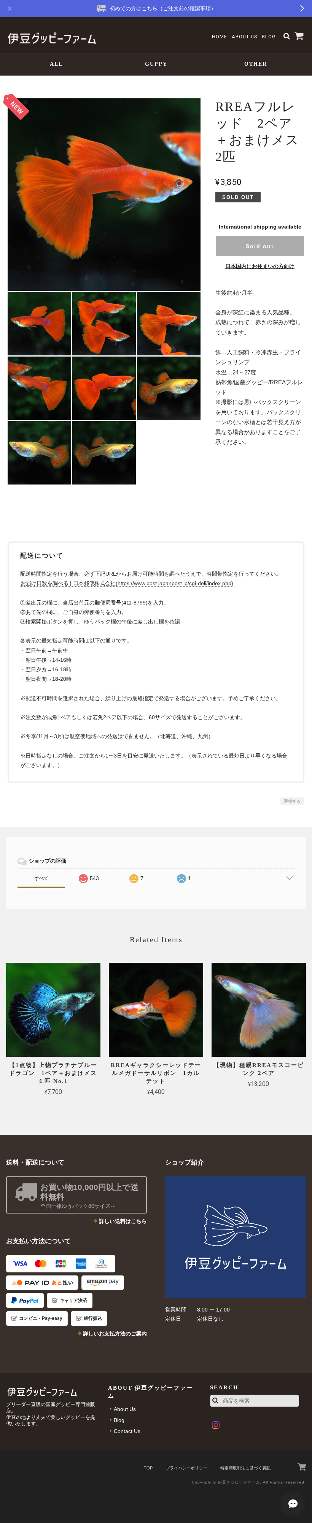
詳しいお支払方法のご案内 (115, 1333)
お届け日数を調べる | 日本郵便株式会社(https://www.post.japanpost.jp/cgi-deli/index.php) (127, 583)
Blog (269, 36)
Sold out (260, 246)
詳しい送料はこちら (123, 1221)
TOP (148, 1468)
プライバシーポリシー (186, 1468)
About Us (244, 36)
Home (219, 36)
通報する (292, 801)
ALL (56, 64)
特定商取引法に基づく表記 (245, 1468)
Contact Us (127, 1431)
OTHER (255, 64)
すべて (41, 878)
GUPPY (156, 64)
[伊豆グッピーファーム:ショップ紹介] (235, 1237)
